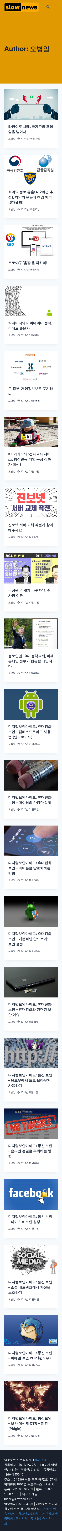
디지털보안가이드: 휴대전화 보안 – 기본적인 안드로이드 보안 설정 (29, 939)
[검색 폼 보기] (48, 7)
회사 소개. (41, 1460)
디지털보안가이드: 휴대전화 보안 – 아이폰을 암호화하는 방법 (29, 868)
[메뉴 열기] (54, 7)
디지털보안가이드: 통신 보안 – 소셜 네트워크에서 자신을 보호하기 (30, 1287)
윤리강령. (22, 1518)
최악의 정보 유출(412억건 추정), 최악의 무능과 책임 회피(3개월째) (30, 197)
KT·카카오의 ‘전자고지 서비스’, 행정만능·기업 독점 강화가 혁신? (29, 459)
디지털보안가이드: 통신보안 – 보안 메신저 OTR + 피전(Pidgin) (29, 1423)
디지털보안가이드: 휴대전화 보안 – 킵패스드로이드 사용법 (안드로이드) (29, 731)
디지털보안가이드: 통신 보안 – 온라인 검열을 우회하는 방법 (30, 1151)
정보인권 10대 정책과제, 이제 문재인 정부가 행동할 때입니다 (31, 661)
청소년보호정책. (29, 1513)
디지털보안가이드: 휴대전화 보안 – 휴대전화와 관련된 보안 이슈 (29, 1009)
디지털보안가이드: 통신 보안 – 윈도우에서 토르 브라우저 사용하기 (30, 1080)
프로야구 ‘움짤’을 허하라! (27, 263)
